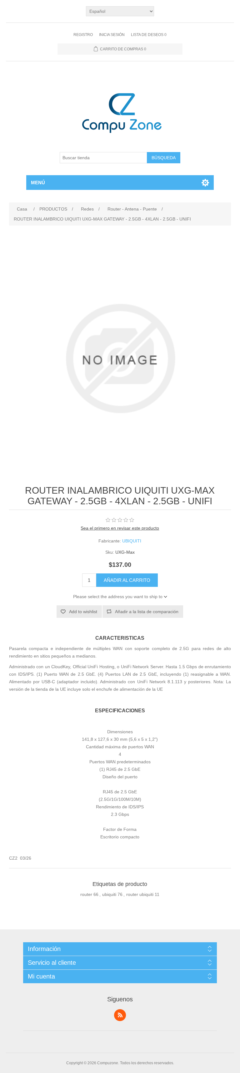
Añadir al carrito (127, 580)
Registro (83, 35)
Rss (120, 1015)
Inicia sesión (112, 35)
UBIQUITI (131, 540)
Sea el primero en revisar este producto (120, 528)
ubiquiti (109, 894)
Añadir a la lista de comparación (146, 611)
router (86, 894)
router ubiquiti (139, 894)
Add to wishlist (83, 611)
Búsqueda (164, 157)
